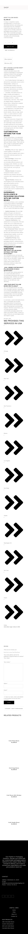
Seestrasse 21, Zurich (13, 880)
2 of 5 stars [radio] (5, 659)
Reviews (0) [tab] (8, 63)
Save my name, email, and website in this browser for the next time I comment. (13, 698)
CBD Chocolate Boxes (8, 922)
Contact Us (14, 916)
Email (5, 690)
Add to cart (10, 46)
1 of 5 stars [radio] (4, 659)
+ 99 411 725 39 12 (11, 884)
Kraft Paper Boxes (17, 708)
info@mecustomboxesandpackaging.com (13, 883)
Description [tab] (8, 59)
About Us (14, 914)
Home (14, 910)
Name (6, 683)
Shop (14, 912)
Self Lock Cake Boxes (8, 926)
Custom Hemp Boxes (8, 924)
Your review (7, 662)
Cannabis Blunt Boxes (8, 928)
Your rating (7, 658)
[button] (9, 50)
